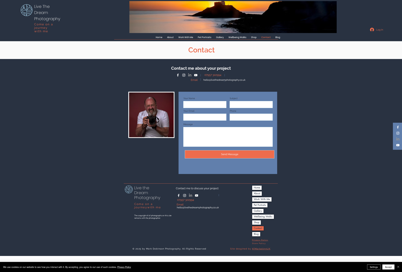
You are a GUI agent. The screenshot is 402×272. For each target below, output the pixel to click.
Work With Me (262, 199)
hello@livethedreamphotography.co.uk (224, 80)
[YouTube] (398, 145)
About (257, 193)
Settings (374, 267)
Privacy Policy (124, 267)
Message (188, 124)
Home (257, 187)
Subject (234, 98)
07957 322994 (213, 74)
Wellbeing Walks (263, 216)
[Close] (398, 266)
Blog (256, 234)
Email (194, 79)
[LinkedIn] (398, 139)
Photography (47, 19)
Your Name (189, 98)
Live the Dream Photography (147, 192)
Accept (388, 267)
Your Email (188, 111)
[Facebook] (398, 127)
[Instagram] (398, 133)
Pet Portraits (260, 205)
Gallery (258, 211)
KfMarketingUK (261, 248)
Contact (258, 228)
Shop (256, 222)
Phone (233, 111)
